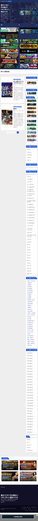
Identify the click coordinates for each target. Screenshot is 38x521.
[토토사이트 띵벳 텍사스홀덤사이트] (9, 41)
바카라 (28, 176)
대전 (28, 249)
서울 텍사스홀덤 (30, 303)
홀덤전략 (32, 341)
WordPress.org (30, 450)
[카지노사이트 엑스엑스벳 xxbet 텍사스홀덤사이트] (9, 61)
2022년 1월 (29, 413)
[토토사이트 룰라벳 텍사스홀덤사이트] (29, 56)
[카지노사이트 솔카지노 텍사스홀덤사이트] (29, 61)
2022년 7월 (29, 408)
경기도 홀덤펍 (29, 288)
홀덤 (28, 337)
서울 (28, 255)
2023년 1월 (29, 392)
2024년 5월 (29, 366)
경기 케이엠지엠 (30, 290)
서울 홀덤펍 (29, 307)
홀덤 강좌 (31, 337)
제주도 (14, 79)
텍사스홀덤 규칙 (30, 198)
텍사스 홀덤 (29, 318)
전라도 (28, 265)
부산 (28, 252)
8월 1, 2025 (5, 468)
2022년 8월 (29, 405)
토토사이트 (29, 225)
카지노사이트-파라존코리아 (31, 85)
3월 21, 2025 (23, 468)
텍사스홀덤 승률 (30, 212)
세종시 (28, 257)
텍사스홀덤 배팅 (30, 207)
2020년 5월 (29, 421)
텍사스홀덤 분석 (30, 209)
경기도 (28, 239)
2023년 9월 (29, 374)
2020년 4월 (29, 424)
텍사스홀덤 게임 (30, 193)
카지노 (28, 181)
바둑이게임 (29, 229)
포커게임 (28, 228)
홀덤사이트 (29, 273)
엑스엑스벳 (29, 152)
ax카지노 (28, 149)
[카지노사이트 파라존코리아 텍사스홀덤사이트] (9, 56)
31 (15, 132)
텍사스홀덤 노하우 (30, 322)
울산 (28, 260)
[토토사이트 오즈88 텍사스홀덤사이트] (9, 46)
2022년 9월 (29, 403)
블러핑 (33, 299)
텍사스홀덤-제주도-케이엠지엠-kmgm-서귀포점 (18, 83)
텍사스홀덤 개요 (30, 191)
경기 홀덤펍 (29, 294)
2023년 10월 (29, 371)
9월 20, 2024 (23, 479)
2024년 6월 (29, 363)
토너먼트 (28, 195)
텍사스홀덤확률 (29, 328)
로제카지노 (29, 157)
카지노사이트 (29, 184)
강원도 (28, 236)
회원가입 (28, 439)
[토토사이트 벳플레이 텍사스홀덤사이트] (9, 51)
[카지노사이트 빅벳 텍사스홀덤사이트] (29, 46)
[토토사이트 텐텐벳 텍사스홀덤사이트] (9, 36)
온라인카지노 (29, 309)
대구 (28, 247)
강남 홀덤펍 (29, 284)
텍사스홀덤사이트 (10, 468)
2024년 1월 (29, 368)
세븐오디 (28, 232)
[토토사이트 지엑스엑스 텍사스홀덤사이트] (29, 66)
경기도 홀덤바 (29, 286)
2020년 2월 (29, 429)
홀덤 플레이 (32, 343)
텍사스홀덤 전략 (30, 217)
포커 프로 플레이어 (30, 335)
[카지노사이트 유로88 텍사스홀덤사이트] (29, 41)
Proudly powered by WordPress (5, 508)
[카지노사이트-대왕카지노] (31, 93)
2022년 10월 (29, 400)
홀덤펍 (15, 108)
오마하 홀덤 (29, 179)
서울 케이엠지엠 (30, 301)
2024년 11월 (29, 358)
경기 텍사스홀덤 (30, 292)
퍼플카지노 (29, 160)
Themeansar (2, 509)
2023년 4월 (29, 384)
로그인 (28, 442)
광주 (28, 244)
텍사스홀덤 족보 (30, 220)
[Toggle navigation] (19, 25)
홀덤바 (28, 339)
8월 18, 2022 (16, 84)
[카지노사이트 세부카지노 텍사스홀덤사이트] (29, 31)
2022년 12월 (29, 395)
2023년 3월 (29, 387)
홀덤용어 (28, 341)
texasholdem (29, 282)
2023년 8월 (29, 376)
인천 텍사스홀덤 (30, 311)
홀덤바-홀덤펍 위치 (18, 79)
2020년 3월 (29, 426)
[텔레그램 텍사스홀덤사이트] (29, 51)
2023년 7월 (29, 379)
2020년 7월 (29, 416)
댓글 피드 (29, 447)
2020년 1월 (29, 432)
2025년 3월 (29, 355)
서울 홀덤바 (29, 305)
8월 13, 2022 (16, 110)
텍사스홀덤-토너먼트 (30, 320)
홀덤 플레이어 (29, 345)
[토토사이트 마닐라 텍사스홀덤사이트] (9, 30)
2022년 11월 (29, 397)
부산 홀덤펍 (29, 299)
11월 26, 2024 (5, 479)
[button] (36, 24)
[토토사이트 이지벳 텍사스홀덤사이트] (9, 66)
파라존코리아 (29, 154)
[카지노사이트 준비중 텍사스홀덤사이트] (18, 517)
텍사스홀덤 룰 (29, 204)
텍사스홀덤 (29, 189)
